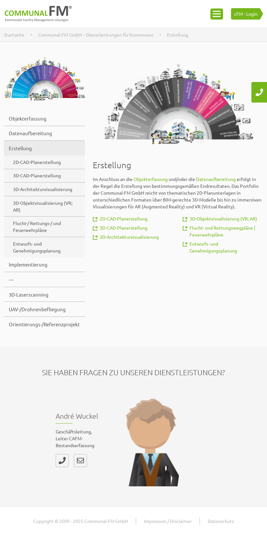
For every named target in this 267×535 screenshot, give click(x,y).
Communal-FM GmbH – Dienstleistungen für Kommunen (95, 35)
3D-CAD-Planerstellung (37, 175)
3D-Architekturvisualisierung (42, 189)
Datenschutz (221, 521)
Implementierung (28, 264)
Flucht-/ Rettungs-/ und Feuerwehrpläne (37, 226)
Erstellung (20, 148)
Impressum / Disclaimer (168, 521)
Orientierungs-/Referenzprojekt (44, 324)
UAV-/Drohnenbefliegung (37, 309)
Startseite (14, 35)
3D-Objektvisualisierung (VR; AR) (42, 206)
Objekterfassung (28, 118)
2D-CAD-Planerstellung (37, 162)
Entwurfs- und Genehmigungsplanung (37, 247)
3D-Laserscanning (29, 294)
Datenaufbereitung (30, 133)
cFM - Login (246, 14)
